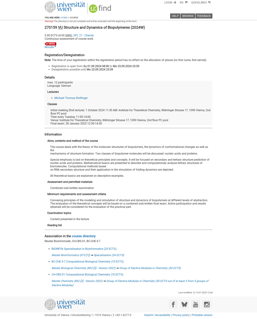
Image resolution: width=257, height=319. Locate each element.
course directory (84, 236)
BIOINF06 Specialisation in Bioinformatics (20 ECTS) (84, 248)
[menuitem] (183, 2)
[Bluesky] (184, 304)
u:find (63, 17)
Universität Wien (57, 3)
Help (175, 16)
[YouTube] (195, 304)
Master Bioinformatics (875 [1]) (71, 255)
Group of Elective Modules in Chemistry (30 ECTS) (150, 268)
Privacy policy (181, 315)
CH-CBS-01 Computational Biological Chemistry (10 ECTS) (87, 274)
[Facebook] (173, 304)
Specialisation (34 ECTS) (109, 255)
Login (168, 2)
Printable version (202, 315)
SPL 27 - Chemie (83, 35)
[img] (100, 10)
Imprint (148, 315)
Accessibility (162, 315)
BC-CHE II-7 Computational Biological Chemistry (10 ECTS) (88, 261)
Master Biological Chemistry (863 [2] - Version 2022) (84, 268)
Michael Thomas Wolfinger (71, 98)
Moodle (49, 47)
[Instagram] (206, 304)
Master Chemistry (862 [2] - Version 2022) (77, 281)
